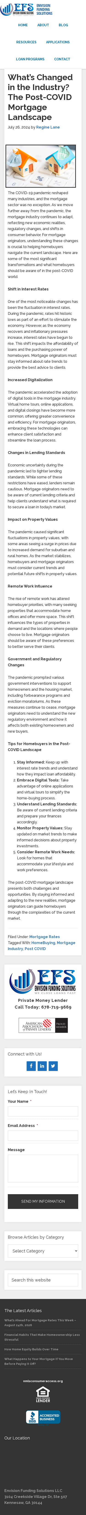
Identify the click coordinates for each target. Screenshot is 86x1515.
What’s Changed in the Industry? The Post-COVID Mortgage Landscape (40, 97)
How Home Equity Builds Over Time (31, 1349)
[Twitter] (53, 1066)
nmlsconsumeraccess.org (43, 1381)
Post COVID (35, 949)
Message (16, 1150)
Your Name (19, 1101)
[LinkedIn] (42, 1066)
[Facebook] (31, 1066)
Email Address (23, 1125)
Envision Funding (43, 10)
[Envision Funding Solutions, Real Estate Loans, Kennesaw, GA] (43, 1418)
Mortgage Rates (44, 937)
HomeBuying (43, 943)
